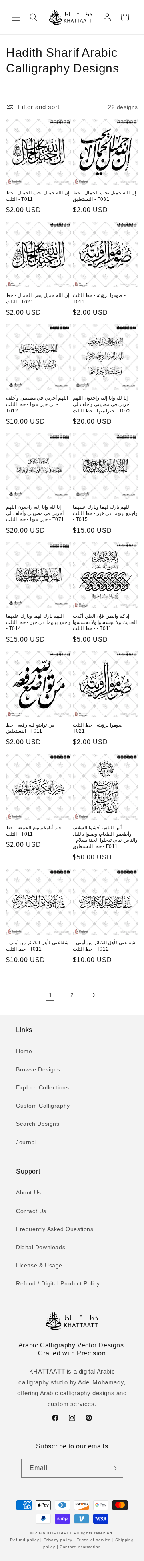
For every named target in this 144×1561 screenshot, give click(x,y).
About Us (28, 1192)
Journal (26, 1142)
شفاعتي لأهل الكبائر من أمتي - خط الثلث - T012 (104, 946)
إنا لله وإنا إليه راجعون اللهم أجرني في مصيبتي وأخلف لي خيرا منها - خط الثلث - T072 (102, 404)
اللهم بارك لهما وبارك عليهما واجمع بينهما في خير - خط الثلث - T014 (38, 622)
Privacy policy (58, 1540)
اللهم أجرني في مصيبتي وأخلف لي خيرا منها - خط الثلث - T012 (37, 404)
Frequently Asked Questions (55, 1229)
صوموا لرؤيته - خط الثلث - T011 (99, 298)
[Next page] (93, 995)
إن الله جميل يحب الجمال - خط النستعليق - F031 (104, 196)
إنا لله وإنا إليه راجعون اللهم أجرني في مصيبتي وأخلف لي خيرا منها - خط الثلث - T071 (35, 513)
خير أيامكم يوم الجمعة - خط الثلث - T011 (34, 831)
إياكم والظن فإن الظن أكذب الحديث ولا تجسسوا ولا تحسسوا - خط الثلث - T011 (105, 622)
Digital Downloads (40, 1247)
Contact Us (31, 1211)
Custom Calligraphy (43, 1105)
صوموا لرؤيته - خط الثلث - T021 (99, 728)
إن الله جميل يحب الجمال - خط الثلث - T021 (37, 298)
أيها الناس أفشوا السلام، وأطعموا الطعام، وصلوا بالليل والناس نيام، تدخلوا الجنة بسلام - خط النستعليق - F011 (105, 837)
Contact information (79, 1547)
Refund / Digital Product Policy (58, 1283)
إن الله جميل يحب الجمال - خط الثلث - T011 (37, 196)
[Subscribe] (114, 1468)
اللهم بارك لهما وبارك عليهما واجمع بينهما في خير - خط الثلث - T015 (105, 513)
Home (24, 1051)
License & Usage (39, 1265)
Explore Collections (42, 1087)
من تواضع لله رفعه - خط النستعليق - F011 (30, 728)
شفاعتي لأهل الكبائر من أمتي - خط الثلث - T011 (37, 946)
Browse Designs (38, 1069)
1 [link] (50, 995)
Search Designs (37, 1123)
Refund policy (25, 1540)
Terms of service (93, 1540)
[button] (16, 17)
